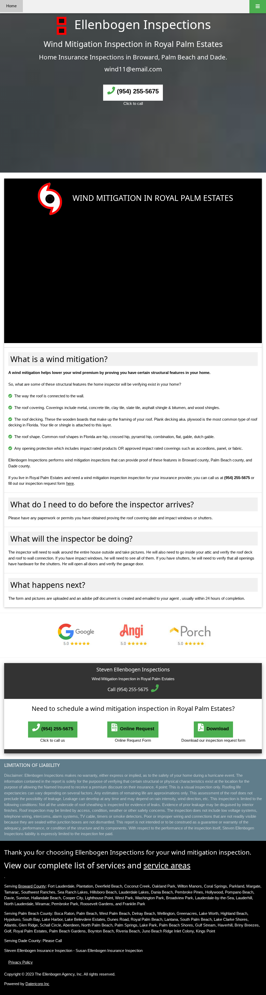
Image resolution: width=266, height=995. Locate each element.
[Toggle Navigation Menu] (257, 6)
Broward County (32, 886)
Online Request (135, 728)
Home (11, 6)
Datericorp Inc (37, 984)
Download (216, 728)
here (70, 483)
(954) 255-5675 (137, 91)
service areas (166, 865)
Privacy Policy (20, 962)
